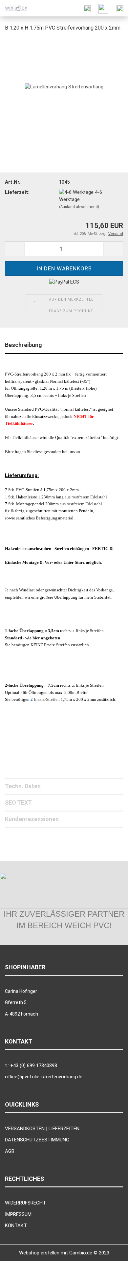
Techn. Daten (23, 786)
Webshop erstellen (39, 1253)
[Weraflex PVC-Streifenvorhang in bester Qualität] (16, 8)
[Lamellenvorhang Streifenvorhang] (64, 87)
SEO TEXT (18, 802)
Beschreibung (23, 344)
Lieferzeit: (17, 192)
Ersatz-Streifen (47, 699)
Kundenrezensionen (32, 818)
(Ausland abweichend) (79, 207)
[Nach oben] (110, 1251)
